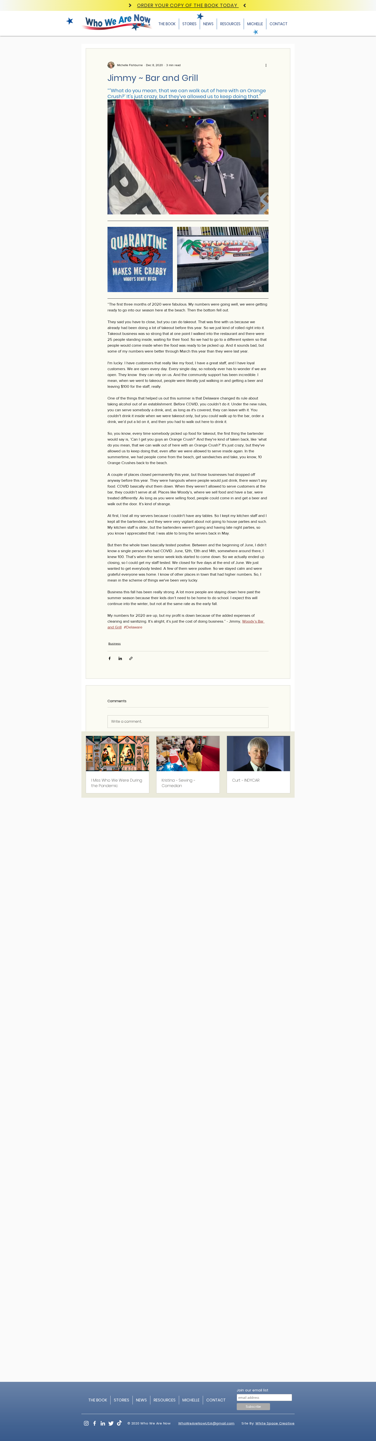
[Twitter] (111, 1423)
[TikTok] (119, 1423)
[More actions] (266, 65)
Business (114, 643)
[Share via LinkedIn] (120, 658)
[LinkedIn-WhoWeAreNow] (103, 1423)
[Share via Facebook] (109, 658)
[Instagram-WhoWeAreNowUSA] (86, 1423)
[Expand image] (140, 259)
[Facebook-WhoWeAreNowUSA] (94, 1423)
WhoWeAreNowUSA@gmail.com (206, 1423)
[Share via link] (131, 658)
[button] (230, 23)
